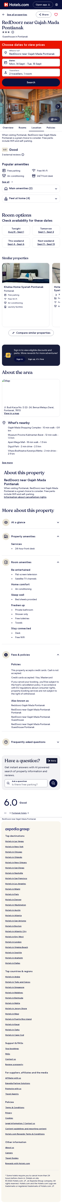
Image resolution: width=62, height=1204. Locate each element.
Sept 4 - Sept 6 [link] (16, 244)
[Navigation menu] (56, 5)
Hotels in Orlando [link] (13, 857)
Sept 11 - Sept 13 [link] (46, 244)
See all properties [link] (17, 14)
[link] (56, 14)
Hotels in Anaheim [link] (14, 958)
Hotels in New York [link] (14, 846)
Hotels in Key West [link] (14, 936)
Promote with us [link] (13, 1088)
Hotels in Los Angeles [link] (15, 883)
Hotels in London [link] (13, 942)
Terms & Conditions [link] (14, 1107)
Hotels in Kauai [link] (12, 1024)
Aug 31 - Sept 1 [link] (16, 231)
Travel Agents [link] (12, 1094)
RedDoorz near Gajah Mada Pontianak (32, 54)
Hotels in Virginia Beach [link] (16, 947)
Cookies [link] (9, 1118)
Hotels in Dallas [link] (12, 963)
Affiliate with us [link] (13, 1078)
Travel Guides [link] (12, 1158)
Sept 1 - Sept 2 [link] (46, 231)
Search (31, 82)
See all (5, 181)
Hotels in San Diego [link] (14, 868)
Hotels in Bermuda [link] (14, 998)
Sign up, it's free (36, 359)
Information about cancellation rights (25, 497)
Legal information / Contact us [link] (20, 1123)
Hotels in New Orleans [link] (16, 862)
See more (7, 462)
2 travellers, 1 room (20, 73)
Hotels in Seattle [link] (13, 952)
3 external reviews (11, 154)
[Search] (53, 783)
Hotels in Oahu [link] (12, 1029)
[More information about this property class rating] (12, 32)
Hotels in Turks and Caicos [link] (17, 982)
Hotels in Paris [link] (12, 894)
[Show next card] (58, 106)
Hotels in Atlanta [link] (13, 915)
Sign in (20, 359)
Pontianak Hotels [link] (19, 813)
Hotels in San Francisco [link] (16, 878)
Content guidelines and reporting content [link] (25, 1128)
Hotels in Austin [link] (13, 910)
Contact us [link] (10, 1059)
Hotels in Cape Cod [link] (14, 1035)
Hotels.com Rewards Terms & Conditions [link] (25, 1134)
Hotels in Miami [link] (12, 889)
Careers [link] (9, 1153)
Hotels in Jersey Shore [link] (16, 1008)
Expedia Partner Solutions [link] (17, 1083)
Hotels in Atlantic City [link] (15, 931)
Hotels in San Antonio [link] (15, 920)
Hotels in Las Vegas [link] (14, 841)
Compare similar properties (33, 332)
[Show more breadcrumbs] (5, 813)
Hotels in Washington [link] (15, 905)
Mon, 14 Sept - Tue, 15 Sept (25, 64)
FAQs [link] (7, 1054)
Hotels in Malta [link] (12, 1003)
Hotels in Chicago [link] (13, 852)
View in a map (11, 413)
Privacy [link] (8, 1112)
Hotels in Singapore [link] (14, 987)
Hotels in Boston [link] (13, 926)
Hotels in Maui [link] (12, 1013)
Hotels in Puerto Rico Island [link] (18, 1019)
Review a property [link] (14, 1064)
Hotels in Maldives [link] (14, 992)
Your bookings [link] (12, 1048)
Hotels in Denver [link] (13, 899)
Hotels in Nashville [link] (14, 873)
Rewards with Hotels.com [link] (17, 1163)
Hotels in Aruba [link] (12, 976)
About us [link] (9, 1147)
